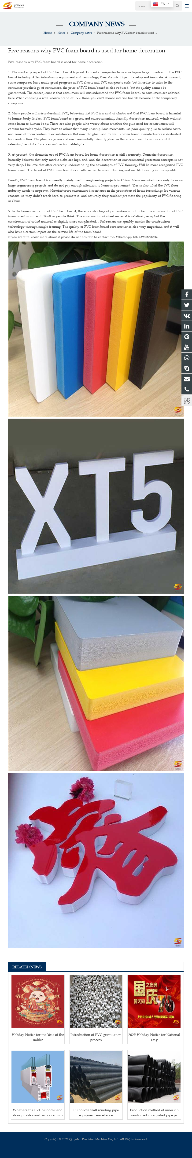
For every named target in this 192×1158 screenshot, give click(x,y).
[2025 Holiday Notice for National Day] (154, 1001)
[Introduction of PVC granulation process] (96, 1001)
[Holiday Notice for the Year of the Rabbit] (37, 1001)
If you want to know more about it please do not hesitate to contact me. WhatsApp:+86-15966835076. (83, 237)
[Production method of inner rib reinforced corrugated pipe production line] (154, 1077)
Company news (96, 24)
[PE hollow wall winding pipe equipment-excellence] (96, 1077)
